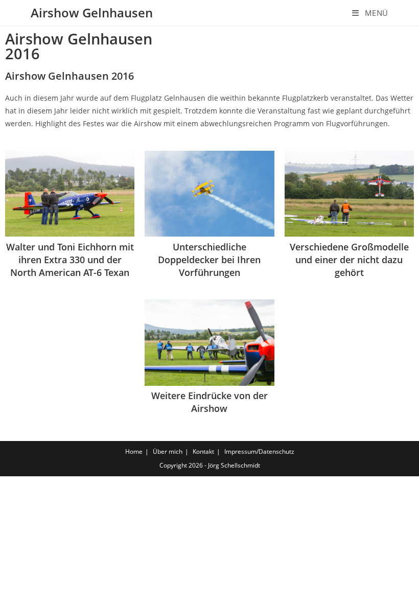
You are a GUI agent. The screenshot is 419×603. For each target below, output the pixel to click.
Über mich (167, 451)
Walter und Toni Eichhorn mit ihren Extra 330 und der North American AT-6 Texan (70, 260)
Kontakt (203, 451)
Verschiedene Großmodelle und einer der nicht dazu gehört (349, 260)
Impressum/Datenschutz (259, 451)
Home (134, 451)
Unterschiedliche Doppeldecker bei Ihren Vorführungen (209, 260)
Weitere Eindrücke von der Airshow (209, 401)
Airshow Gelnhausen (92, 12)
